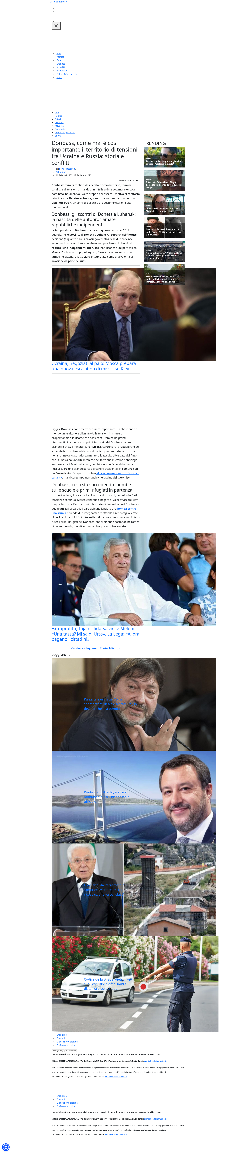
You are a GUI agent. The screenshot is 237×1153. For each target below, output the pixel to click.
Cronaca (61, 63)
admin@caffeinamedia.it (155, 1061)
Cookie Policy (71, 1051)
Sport (59, 77)
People (148, 227)
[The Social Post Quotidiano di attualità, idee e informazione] (132, 40)
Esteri (59, 60)
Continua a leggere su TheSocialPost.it (95, 648)
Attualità (61, 67)
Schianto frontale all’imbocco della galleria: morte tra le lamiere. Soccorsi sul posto (162, 279)
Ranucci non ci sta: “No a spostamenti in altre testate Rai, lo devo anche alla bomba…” (110, 704)
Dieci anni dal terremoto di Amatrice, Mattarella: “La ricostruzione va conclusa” (104, 889)
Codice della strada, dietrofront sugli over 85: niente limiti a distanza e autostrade (108, 984)
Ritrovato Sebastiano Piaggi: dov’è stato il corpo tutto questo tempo (163, 185)
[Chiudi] (56, 26)
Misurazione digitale (67, 1041)
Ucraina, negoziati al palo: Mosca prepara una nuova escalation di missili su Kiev (94, 365)
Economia (62, 70)
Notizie (148, 159)
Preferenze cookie (66, 1045)
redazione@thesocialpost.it (116, 1076)
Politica (60, 56)
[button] (6, 1147)
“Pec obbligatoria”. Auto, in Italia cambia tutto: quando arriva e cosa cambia (164, 256)
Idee (59, 53)
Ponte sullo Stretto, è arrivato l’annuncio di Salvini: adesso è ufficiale (107, 797)
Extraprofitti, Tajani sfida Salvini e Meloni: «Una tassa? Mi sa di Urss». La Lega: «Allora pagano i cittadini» (95, 633)
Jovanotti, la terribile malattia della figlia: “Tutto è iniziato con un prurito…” (163, 232)
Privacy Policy (58, 1051)
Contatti (61, 1038)
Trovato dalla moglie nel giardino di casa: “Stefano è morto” (164, 162)
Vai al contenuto (58, 1)
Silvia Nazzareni (67, 168)
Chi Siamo (62, 1034)
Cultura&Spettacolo (67, 74)
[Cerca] (53, 20)
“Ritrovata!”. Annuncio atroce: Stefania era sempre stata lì (162, 209)
